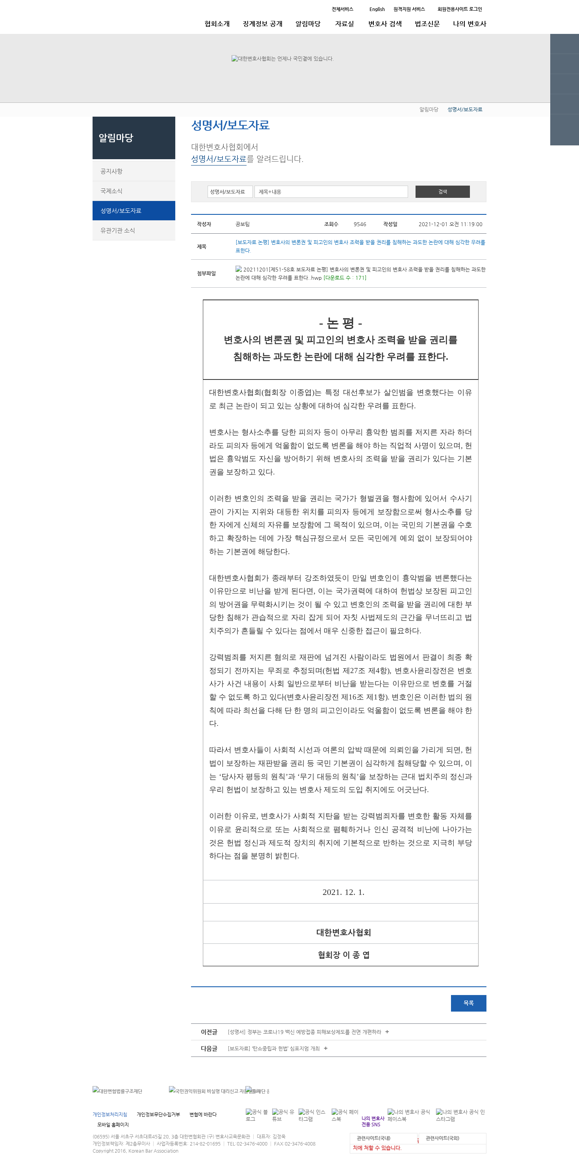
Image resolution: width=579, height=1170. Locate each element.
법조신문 (427, 24)
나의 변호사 (469, 24)
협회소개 (217, 24)
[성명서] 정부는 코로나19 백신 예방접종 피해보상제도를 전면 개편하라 (304, 1032)
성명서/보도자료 (120, 210)
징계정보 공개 (262, 24)
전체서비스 (342, 9)
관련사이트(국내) (373, 1138)
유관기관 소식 (117, 230)
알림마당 (308, 24)
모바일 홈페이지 (113, 1124)
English (377, 9)
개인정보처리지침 (110, 1114)
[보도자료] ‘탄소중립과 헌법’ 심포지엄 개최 (274, 1048)
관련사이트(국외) (442, 1138)
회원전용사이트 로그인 (460, 9)
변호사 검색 (385, 24)
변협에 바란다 (203, 1114)
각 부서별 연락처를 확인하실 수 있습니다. (433, 1091)
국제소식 (111, 191)
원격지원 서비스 (409, 9)
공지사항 (111, 171)
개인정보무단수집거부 (158, 1114)
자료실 (344, 24)
